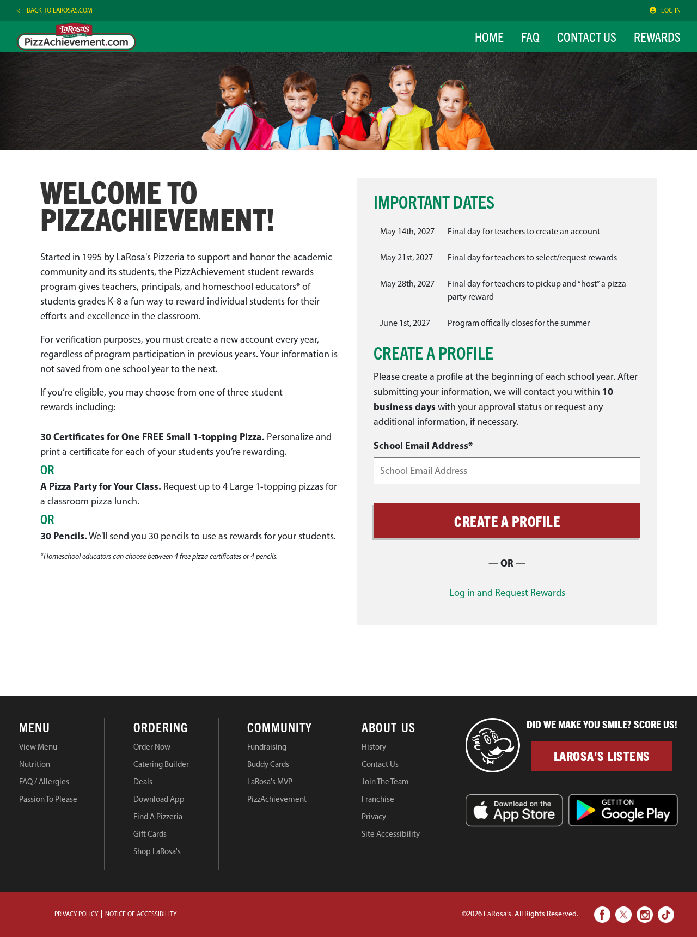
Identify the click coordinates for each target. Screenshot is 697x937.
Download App (159, 799)
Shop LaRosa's (157, 851)
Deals (142, 782)
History (374, 747)
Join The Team (385, 782)
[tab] (61, 729)
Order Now (151, 747)
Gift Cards (150, 834)
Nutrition (34, 764)
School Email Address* (423, 445)
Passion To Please (48, 799)
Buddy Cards (268, 764)
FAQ (530, 36)
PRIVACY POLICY (76, 914)
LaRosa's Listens (602, 756)
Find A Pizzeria (157, 817)
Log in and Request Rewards (507, 593)
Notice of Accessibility (140, 914)
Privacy (374, 817)
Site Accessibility (391, 834)
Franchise (378, 799)
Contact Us (586, 36)
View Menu (38, 747)
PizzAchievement (277, 799)
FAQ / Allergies (44, 782)
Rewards (657, 36)
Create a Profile (507, 521)
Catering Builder (161, 764)
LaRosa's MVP (269, 782)
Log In (671, 10)
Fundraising (266, 747)
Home (489, 36)
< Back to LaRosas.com (54, 10)
